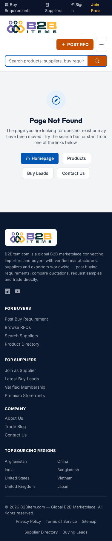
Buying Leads (75, 532)
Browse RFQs (18, 327)
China (62, 461)
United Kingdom (20, 486)
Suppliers (53, 10)
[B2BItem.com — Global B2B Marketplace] (32, 27)
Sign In (77, 7)
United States (17, 478)
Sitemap (89, 521)
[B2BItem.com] (31, 237)
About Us (14, 418)
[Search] (97, 61)
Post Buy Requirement (26, 318)
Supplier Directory (41, 532)
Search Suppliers (21, 335)
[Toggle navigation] (101, 44)
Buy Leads (37, 173)
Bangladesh (68, 469)
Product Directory (22, 344)
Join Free (95, 7)
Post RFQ (78, 44)
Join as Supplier (20, 370)
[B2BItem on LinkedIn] (7, 291)
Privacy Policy (28, 521)
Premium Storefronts (25, 395)
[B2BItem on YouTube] (17, 291)
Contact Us (73, 173)
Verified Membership (25, 387)
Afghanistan (16, 461)
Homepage (43, 158)
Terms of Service (61, 521)
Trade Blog (15, 426)
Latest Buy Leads (22, 378)
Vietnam (64, 478)
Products (76, 158)
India (9, 469)
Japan (62, 486)
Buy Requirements (17, 7)
